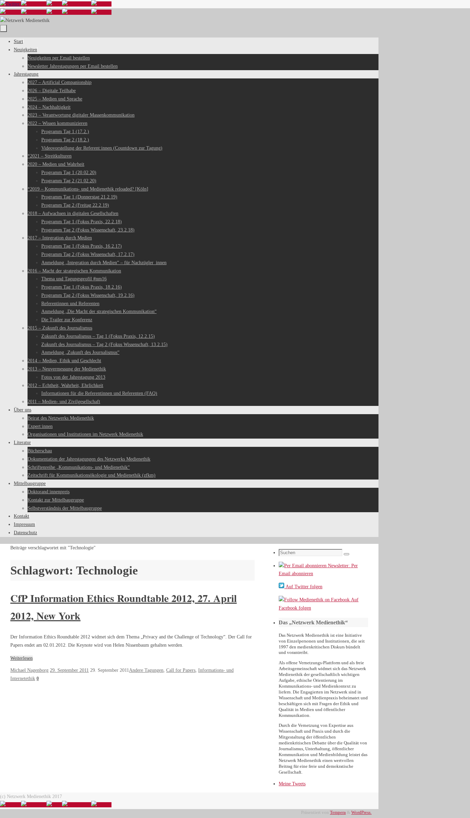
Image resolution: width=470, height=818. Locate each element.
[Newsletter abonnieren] (101, 4)
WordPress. (361, 812)
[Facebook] (33, 4)
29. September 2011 (69, 670)
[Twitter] (10, 4)
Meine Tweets (292, 783)
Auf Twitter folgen (303, 586)
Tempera (338, 812)
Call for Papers (180, 670)
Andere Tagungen (146, 670)
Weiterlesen (21, 658)
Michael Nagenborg (29, 670)
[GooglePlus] (76, 4)
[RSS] (54, 4)
